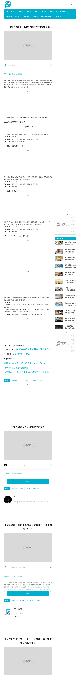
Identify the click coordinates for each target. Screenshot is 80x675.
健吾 (22, 488)
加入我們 (58, 16)
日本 (12, 11)
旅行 (28, 488)
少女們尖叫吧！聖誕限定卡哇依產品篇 (33, 349)
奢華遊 (17, 16)
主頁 (6, 11)
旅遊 (13, 74)
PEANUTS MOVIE (18, 600)
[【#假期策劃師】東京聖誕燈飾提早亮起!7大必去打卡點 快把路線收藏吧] (59, 327)
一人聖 (15, 488)
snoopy (30, 600)
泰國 (28, 11)
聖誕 (35, 380)
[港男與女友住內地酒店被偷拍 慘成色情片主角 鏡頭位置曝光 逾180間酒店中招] (59, 319)
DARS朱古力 (17, 380)
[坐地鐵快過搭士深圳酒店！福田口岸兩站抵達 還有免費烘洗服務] (59, 273)
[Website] (15, 616)
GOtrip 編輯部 (12, 465)
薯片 (41, 380)
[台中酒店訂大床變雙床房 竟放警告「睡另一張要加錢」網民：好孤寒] (59, 312)
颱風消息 (26, 16)
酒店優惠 (63, 11)
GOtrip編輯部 (11, 65)
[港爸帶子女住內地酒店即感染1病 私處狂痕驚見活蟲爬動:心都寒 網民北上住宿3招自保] (59, 252)
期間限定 (27, 380)
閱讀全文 (28, 481)
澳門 (20, 11)
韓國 (43, 11)
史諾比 (39, 600)
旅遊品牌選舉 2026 (46, 16)
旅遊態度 (36, 488)
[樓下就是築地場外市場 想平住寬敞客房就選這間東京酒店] (59, 258)
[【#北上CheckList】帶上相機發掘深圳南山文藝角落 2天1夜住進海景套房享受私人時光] (59, 289)
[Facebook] (66, 4)
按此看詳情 (19, 589)
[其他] (51, 66)
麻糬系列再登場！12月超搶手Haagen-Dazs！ (25, 363)
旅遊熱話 (19, 74)
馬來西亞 (52, 11)
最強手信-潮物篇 (22, 354)
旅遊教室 (35, 16)
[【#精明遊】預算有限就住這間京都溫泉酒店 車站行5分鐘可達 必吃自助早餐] (59, 296)
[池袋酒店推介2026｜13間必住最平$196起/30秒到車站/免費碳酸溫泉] (59, 243)
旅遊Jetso (8, 16)
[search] (74, 4)
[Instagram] (68, 4)
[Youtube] (71, 4)
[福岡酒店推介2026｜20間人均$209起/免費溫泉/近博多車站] (59, 266)
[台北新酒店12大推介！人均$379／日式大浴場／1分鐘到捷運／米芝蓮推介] (59, 304)
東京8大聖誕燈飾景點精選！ (17, 368)
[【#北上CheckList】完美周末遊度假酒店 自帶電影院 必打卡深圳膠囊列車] (59, 281)
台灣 (35, 11)
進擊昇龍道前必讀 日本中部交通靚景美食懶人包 (26, 372)
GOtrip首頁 (7, 74)
